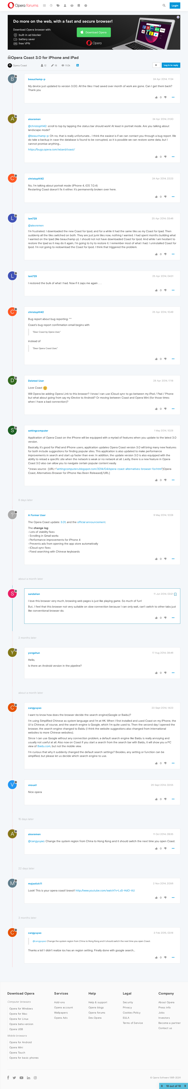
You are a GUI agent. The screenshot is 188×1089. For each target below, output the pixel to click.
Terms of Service (133, 1022)
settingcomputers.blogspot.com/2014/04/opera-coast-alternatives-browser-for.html (109, 468)
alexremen (34, 119)
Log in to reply (171, 65)
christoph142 (36, 178)
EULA (126, 1017)
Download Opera (96, 32)
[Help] (85, 5)
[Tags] (58, 5)
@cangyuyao (36, 841)
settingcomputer (38, 430)
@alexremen (36, 225)
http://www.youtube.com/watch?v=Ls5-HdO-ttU (105, 890)
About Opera (166, 1002)
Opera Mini (16, 1047)
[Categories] (44, 5)
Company (166, 993)
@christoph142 (37, 126)
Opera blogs (96, 1007)
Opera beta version (21, 1024)
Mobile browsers (17, 1035)
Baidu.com (43, 746)
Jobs (161, 1012)
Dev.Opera (95, 1017)
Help (92, 993)
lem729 (32, 218)
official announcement (91, 522)
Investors (164, 1017)
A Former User (37, 515)
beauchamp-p (36, 79)
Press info (164, 1007)
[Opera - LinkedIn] (28, 1077)
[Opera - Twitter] (14, 1077)
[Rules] (78, 5)
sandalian (34, 593)
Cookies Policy (131, 1012)
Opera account (63, 1007)
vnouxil (32, 785)
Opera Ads (61, 1017)
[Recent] (51, 5)
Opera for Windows (21, 1008)
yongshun (34, 652)
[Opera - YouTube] (21, 1077)
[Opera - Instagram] (35, 1077)
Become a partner (169, 1022)
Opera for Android (20, 1042)
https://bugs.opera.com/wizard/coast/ (51, 149)
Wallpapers (61, 1012)
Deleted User (36, 380)
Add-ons (59, 1002)
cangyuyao (34, 707)
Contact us (165, 1028)
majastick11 (35, 883)
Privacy (127, 1007)
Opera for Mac (18, 1013)
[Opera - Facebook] (8, 1077)
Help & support (97, 1002)
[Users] (65, 5)
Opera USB (16, 1029)
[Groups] (71, 5)
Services (61, 993)
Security (128, 1002)
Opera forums (96, 1012)
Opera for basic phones (24, 1057)
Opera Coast (20, 65)
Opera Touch (17, 1052)
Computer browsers (19, 1001)
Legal (127, 993)
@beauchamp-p (38, 135)
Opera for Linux (18, 1018)
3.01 (63, 522)
